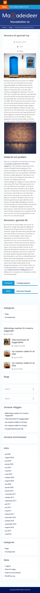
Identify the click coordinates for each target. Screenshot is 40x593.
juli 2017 (8, 504)
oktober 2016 (9, 521)
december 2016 (10, 517)
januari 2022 (9, 464)
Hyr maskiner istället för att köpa (16, 422)
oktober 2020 (9, 477)
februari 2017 (9, 514)
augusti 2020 (9, 481)
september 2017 (10, 501)
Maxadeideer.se (20, 21)
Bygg (21, 51)
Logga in (8, 566)
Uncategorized (10, 317)
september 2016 (10, 524)
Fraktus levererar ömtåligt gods (18, 270)
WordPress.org (10, 576)
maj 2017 (8, 511)
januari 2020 (9, 487)
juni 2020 (8, 484)
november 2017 (10, 494)
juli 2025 (8, 454)
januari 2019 (9, 491)
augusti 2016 (9, 527)
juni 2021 (8, 467)
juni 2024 (8, 461)
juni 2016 (8, 531)
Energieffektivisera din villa (14, 429)
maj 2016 (8, 534)
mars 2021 (8, 474)
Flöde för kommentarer (13, 573)
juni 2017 (8, 507)
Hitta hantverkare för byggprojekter (17, 419)
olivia (21, 46)
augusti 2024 (9, 457)
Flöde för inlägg (10, 569)
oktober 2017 (9, 497)
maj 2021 (8, 471)
